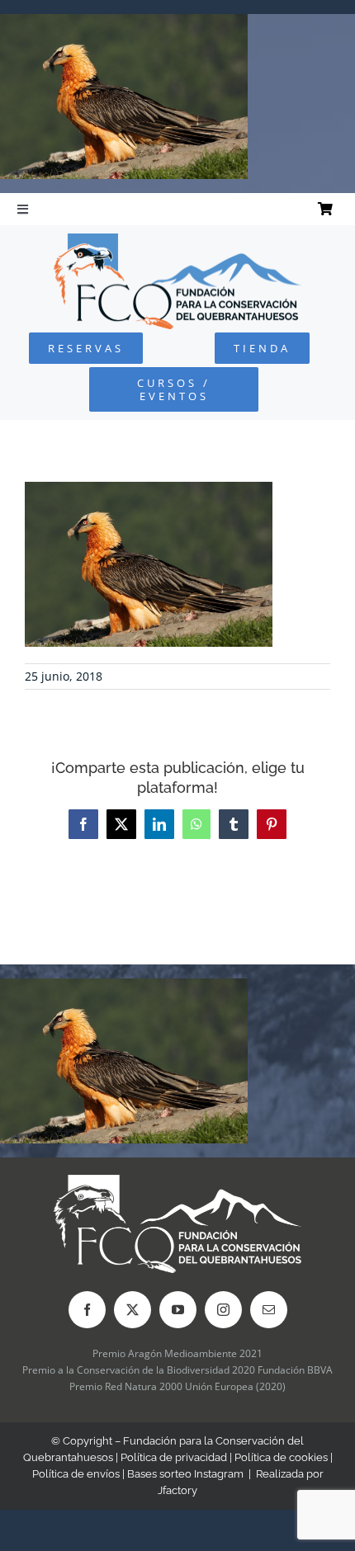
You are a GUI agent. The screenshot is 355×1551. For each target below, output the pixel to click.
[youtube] (177, 1309)
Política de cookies (281, 1457)
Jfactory (177, 1490)
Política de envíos (76, 1474)
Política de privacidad (174, 1457)
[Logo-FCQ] (177, 240)
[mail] (268, 1309)
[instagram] (223, 1309)
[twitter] (132, 1309)
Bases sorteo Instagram (185, 1474)
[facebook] (87, 1309)
